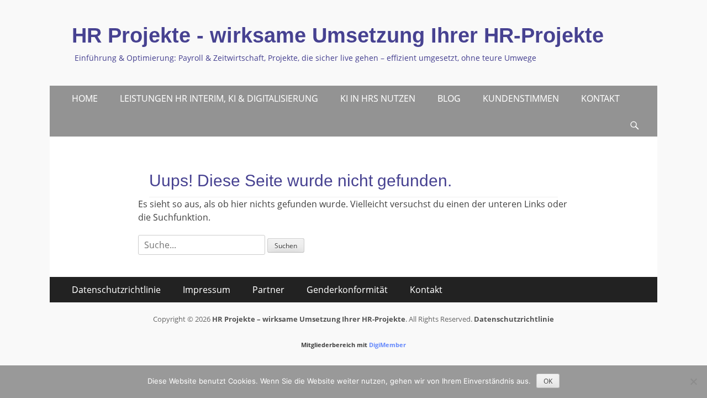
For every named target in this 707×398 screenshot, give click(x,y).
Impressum (206, 290)
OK (548, 381)
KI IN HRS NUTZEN (377, 98)
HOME (85, 98)
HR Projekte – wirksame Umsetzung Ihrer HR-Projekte (308, 319)
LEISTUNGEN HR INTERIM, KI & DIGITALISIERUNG (219, 98)
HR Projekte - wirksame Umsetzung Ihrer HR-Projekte (338, 35)
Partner (268, 290)
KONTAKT (600, 98)
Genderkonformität (347, 290)
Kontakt (426, 290)
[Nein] (693, 381)
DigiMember (387, 345)
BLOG (449, 98)
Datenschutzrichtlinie (116, 290)
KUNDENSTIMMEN (521, 98)
